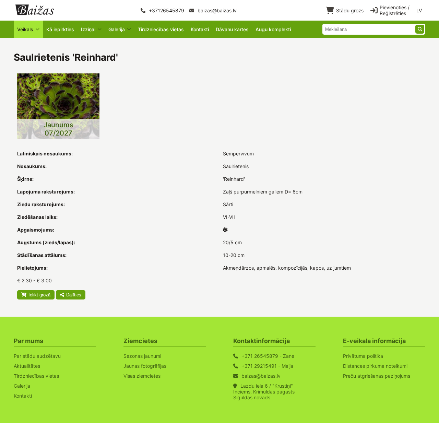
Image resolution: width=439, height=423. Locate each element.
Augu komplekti (273, 29)
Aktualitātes (27, 366)
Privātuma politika (363, 356)
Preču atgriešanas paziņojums (376, 376)
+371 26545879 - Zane (267, 356)
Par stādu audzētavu (37, 356)
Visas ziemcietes (142, 376)
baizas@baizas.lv (216, 10)
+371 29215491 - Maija (267, 366)
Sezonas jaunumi (142, 356)
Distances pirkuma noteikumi (375, 366)
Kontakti (200, 29)
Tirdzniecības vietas (161, 29)
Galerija (22, 386)
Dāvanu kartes (232, 29)
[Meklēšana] (419, 29)
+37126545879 (165, 10)
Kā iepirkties (60, 29)
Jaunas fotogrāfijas (144, 366)
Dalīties (73, 294)
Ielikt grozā (39, 294)
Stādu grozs (350, 10)
